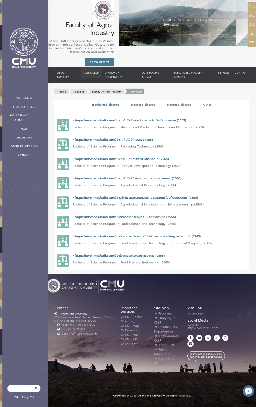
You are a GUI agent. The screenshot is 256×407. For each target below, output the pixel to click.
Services (223, 72)
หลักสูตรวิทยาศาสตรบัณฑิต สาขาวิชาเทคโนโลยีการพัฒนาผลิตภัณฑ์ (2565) (121, 159)
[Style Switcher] (252, 15)
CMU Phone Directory (131, 319)
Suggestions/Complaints (172, 367)
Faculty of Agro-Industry (107, 91)
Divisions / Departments (114, 75)
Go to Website (99, 62)
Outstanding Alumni (150, 75)
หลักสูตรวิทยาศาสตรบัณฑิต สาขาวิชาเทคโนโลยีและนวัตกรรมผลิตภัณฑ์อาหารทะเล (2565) (129, 120)
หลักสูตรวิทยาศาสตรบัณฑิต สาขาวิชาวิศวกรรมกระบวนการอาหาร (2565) (119, 256)
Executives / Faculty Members (188, 75)
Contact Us (166, 358)
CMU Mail (131, 335)
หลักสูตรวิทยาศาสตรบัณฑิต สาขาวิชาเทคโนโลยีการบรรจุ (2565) (113, 140)
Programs (164, 313)
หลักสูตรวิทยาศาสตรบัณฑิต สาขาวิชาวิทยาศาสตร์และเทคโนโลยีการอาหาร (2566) (124, 217)
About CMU (166, 345)
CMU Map (131, 326)
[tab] (106, 105)
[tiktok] (217, 338)
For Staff (131, 344)
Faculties (79, 91)
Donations (132, 330)
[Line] (190, 344)
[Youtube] (199, 338)
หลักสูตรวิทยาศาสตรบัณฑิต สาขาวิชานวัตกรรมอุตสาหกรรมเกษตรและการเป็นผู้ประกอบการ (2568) (135, 198)
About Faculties (63, 75)
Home (62, 91)
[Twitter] (208, 338)
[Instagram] (225, 338)
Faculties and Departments (166, 329)
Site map (164, 372)
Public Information (162, 351)
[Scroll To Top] (249, 403)
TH (16, 397)
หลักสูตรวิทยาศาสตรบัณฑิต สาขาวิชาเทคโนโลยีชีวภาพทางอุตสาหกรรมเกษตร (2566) (127, 178)
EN (24, 397)
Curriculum (91, 72)
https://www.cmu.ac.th (203, 328)
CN (32, 397)
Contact (24, 155)
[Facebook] (190, 338)
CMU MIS (131, 339)
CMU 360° (197, 313)
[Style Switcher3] (252, 6)
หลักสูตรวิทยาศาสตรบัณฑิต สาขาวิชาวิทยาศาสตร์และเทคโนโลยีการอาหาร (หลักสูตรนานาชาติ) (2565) (137, 236)
